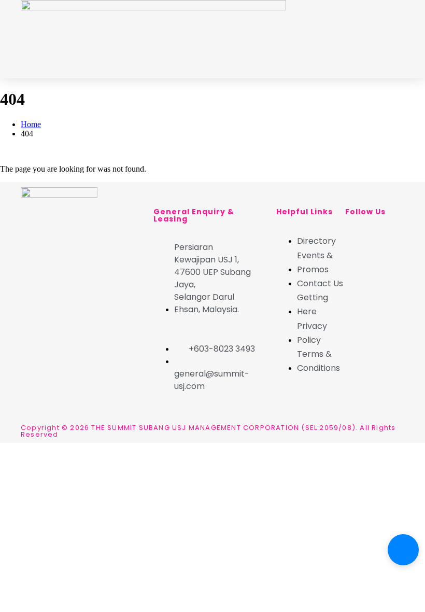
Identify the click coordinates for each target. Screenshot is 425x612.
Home (31, 124)
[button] (393, 41)
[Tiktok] (353, 267)
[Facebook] (353, 239)
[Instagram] (381, 239)
